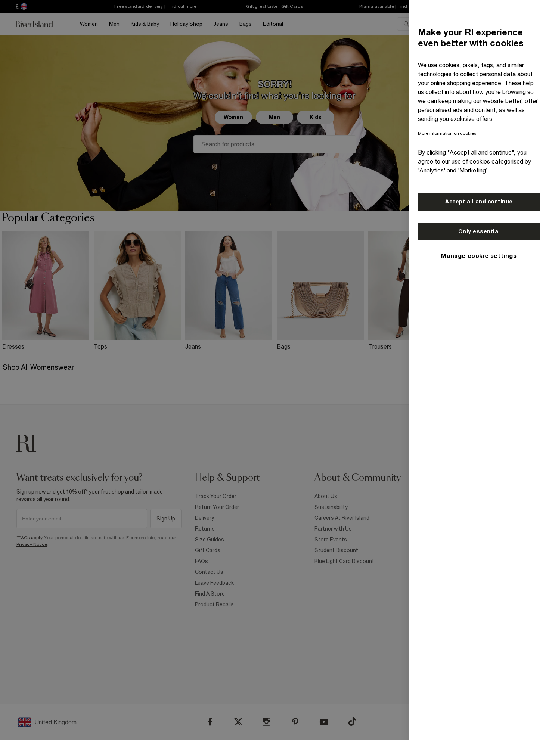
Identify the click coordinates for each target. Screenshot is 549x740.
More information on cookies (447, 133)
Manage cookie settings (479, 255)
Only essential (479, 231)
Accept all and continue (479, 202)
